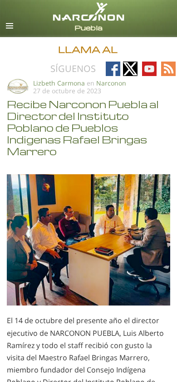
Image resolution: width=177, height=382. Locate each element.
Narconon (111, 83)
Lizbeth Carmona (59, 83)
